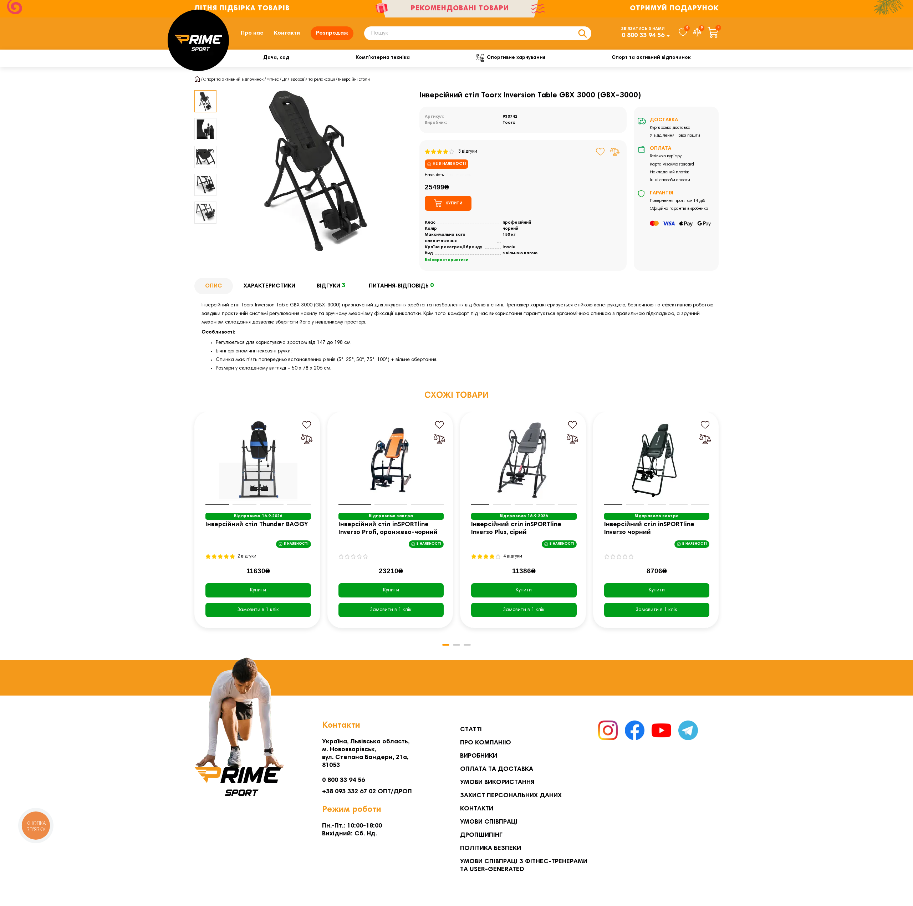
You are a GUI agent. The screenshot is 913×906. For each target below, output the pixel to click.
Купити (258, 590)
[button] (195, 525)
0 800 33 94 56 (643, 35)
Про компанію (485, 743)
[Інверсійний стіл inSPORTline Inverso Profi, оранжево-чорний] (391, 460)
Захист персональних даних (511, 796)
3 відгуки (466, 151)
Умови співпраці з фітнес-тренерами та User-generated (523, 866)
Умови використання (497, 782)
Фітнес (273, 79)
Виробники (478, 756)
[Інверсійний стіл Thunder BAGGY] (258, 460)
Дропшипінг (481, 835)
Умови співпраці (488, 822)
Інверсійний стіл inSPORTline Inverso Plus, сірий (516, 528)
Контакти (287, 33)
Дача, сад (276, 57)
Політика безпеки (490, 848)
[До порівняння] (614, 151)
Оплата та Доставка (496, 769)
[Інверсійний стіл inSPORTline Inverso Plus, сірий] (524, 460)
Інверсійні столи (354, 79)
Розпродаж (332, 33)
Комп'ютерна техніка (383, 57)
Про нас (252, 33)
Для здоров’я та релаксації (308, 79)
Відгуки (331, 286)
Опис (213, 286)
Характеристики (269, 286)
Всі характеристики (446, 260)
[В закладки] (600, 152)
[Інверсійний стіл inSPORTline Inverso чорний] (657, 460)
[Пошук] (582, 33)
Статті (471, 730)
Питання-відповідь (401, 286)
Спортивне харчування (516, 57)
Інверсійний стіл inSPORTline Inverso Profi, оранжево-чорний (388, 528)
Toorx (509, 123)
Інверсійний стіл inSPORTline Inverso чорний (649, 528)
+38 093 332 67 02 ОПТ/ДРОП (367, 792)
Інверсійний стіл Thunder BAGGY (256, 524)
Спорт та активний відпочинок (651, 57)
